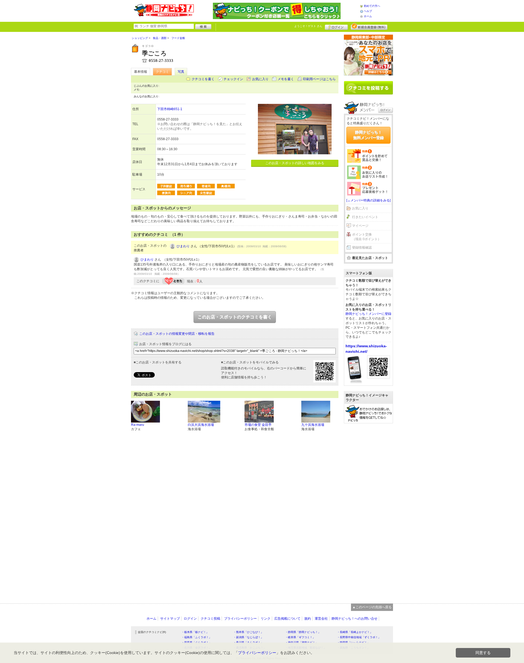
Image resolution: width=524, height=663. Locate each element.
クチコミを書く (203, 79)
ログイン (336, 26)
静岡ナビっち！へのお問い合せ (354, 618)
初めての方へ (372, 5)
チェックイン (233, 79)
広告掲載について (287, 618)
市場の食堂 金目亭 (258, 425)
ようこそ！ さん (308, 26)
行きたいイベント (365, 217)
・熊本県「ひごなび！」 (248, 632)
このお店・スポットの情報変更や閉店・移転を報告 (177, 334)
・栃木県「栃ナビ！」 (195, 632)
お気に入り (260, 79)
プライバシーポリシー (240, 618)
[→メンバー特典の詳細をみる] (368, 200)
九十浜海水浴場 (312, 425)
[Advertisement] (368, 510)
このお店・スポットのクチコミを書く (235, 317)
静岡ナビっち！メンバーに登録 (368, 314)
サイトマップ (170, 618)
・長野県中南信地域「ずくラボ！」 (359, 637)
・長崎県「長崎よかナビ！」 (355, 632)
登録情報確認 (362, 247)
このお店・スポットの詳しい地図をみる (294, 163)
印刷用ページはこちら (319, 79)
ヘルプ (368, 11)
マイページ (360, 226)
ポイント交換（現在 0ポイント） (366, 237)
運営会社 (321, 618)
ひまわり (183, 246)
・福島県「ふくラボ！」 (196, 637)
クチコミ (162, 72)
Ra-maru (137, 425)
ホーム (368, 16)
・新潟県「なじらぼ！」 (248, 637)
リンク (265, 618)
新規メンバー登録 (369, 26)
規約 (307, 618)
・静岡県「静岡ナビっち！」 (303, 632)
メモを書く (286, 79)
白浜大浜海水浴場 (201, 425)
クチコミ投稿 (210, 618)
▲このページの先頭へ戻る (372, 607)
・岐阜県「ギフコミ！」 (300, 637)
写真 (181, 72)
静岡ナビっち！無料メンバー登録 (368, 135)
